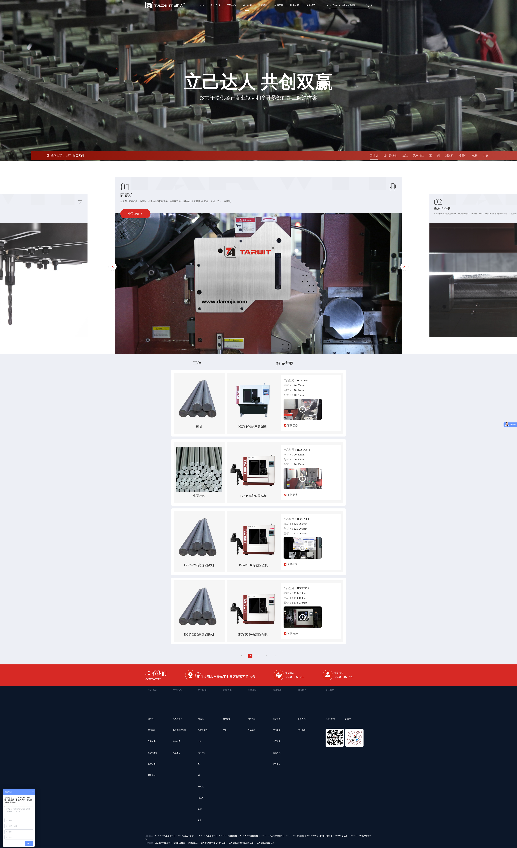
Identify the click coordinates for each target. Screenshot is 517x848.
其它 (485, 155)
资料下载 (276, 764)
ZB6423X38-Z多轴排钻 (294, 836)
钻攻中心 (176, 753)
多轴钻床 (176, 741)
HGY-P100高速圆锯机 (249, 836)
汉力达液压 (193, 843)
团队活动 (152, 775)
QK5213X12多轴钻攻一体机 (318, 836)
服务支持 (294, 5)
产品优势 (251, 730)
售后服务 (276, 719)
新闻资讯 (263, 5)
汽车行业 (418, 155)
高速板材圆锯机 (179, 730)
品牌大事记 (152, 753)
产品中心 (231, 5)
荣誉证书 (152, 764)
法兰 (405, 155)
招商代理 (278, 5)
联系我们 (310, 5)
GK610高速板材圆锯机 (186, 836)
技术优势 (152, 730)
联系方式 (301, 719)
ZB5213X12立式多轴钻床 (271, 836)
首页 (201, 5)
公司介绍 (215, 5)
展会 (225, 730)
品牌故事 (152, 741)
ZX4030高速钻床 (340, 836)
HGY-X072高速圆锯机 (164, 836)
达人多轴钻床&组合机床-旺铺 (213, 843)
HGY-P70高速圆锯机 (206, 836)
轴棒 (475, 155)
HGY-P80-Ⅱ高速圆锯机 (228, 836)
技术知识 (276, 730)
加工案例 (247, 5)
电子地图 (301, 730)
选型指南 (276, 741)
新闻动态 (226, 719)
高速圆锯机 (177, 719)
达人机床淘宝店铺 (162, 843)
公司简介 (152, 719)
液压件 (463, 155)
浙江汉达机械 (179, 843)
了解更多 (292, 425)
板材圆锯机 (390, 155)
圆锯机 (374, 155)
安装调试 (276, 753)
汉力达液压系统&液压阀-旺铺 (241, 843)
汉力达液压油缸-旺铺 (265, 843)
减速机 (449, 155)
